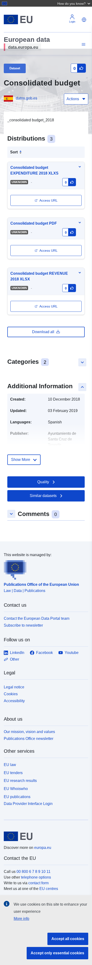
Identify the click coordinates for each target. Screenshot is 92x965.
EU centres (48, 889)
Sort (14, 152)
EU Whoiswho (16, 789)
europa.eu (42, 848)
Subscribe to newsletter (23, 625)
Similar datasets (43, 496)
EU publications (17, 797)
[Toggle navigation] (82, 44)
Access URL (48, 200)
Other (14, 659)
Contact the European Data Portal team (36, 618)
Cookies (11, 694)
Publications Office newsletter (28, 739)
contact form (38, 883)
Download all (43, 332)
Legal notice (14, 687)
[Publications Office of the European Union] (44, 569)
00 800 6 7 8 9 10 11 (33, 872)
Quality (43, 482)
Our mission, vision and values (29, 732)
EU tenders (13, 773)
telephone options (36, 877)
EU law (10, 765)
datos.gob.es (26, 98)
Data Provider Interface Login (28, 803)
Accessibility (14, 701)
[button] (74, 3)
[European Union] (44, 836)
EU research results (20, 781)
